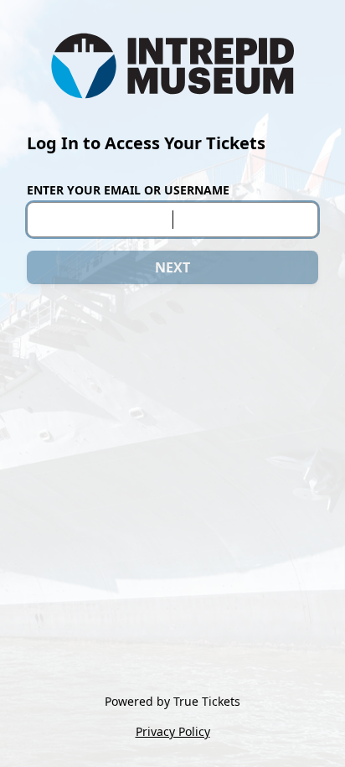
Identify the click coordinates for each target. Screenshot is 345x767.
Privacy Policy (173, 731)
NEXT (172, 267)
